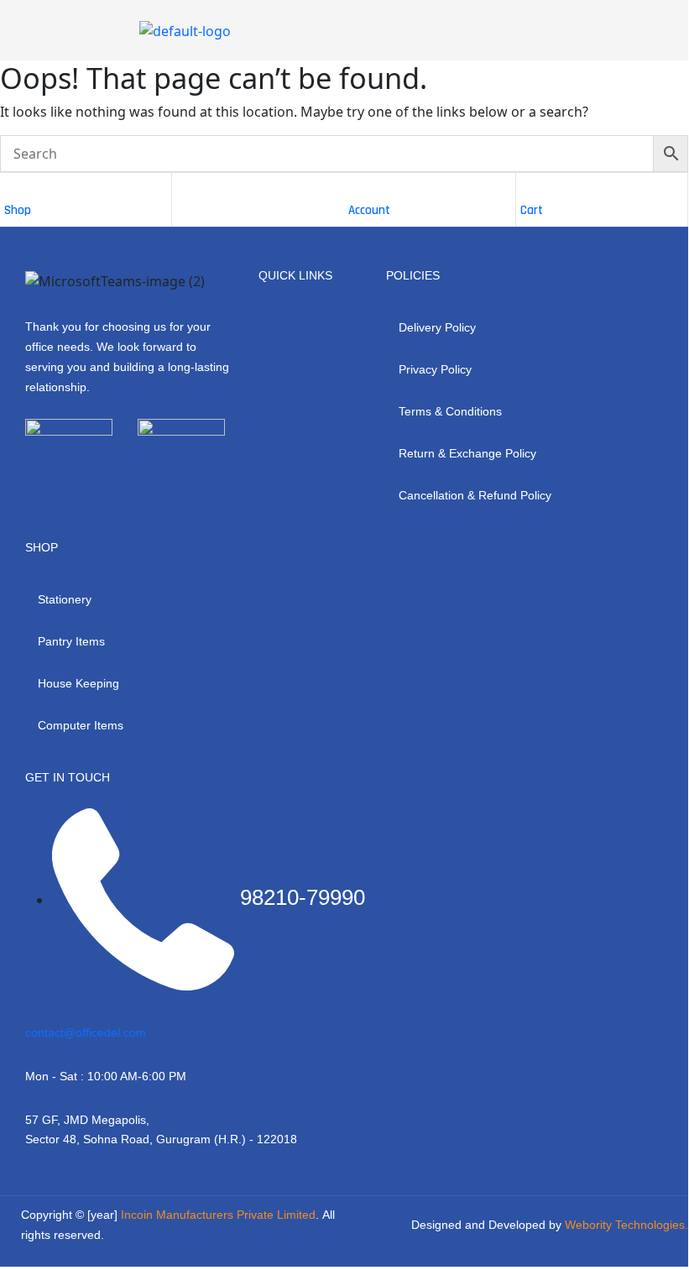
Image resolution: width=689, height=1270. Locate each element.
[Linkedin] (165, 474)
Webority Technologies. (626, 1224)
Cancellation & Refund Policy (475, 495)
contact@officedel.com (85, 1032)
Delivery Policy (437, 327)
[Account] (356, 189)
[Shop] (12, 189)
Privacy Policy (435, 369)
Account (369, 210)
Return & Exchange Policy (467, 453)
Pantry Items (71, 641)
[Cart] (528, 189)
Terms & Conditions (450, 411)
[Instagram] (75, 474)
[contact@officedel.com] (32, 1015)
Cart (531, 210)
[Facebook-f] (29, 474)
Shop (17, 210)
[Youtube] (120, 474)
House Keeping (78, 683)
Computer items (80, 725)
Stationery (64, 599)
